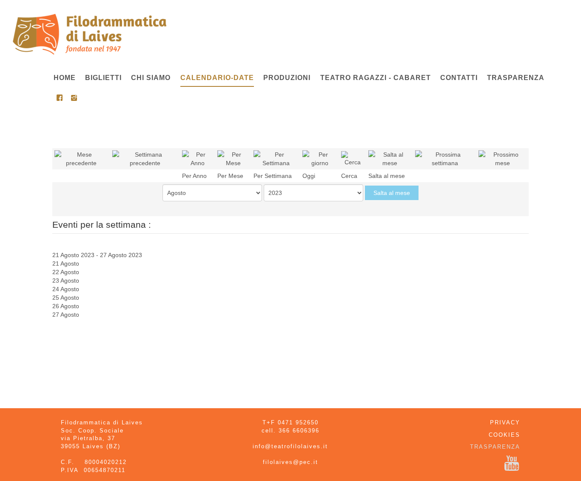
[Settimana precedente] (145, 158)
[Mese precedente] (81, 158)
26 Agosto (65, 306)
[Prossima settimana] (444, 158)
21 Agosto (65, 263)
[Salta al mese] (389, 158)
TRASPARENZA (495, 447)
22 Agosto (65, 272)
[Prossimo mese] (502, 158)
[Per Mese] (233, 158)
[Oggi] (319, 158)
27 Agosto (65, 314)
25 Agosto (65, 297)
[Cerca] (352, 158)
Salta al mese (391, 192)
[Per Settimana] (275, 158)
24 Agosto (65, 289)
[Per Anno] (197, 158)
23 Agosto (65, 280)
